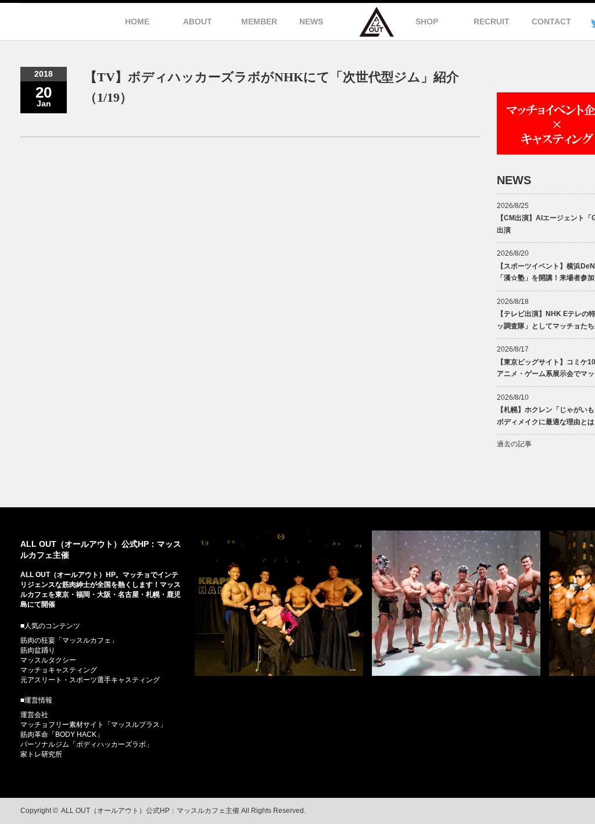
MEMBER (259, 21)
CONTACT (551, 21)
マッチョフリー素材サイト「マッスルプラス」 (93, 725)
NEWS (311, 21)
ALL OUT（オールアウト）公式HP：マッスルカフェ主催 (150, 811)
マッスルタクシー (48, 660)
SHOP (426, 21)
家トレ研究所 (41, 754)
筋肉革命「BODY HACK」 (61, 734)
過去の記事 (514, 444)
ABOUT (197, 21)
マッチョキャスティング (58, 670)
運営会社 (34, 715)
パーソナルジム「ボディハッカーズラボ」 (86, 744)
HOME (137, 21)
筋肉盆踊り (37, 650)
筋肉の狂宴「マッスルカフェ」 (69, 640)
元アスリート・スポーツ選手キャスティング (90, 680)
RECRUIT (492, 21)
